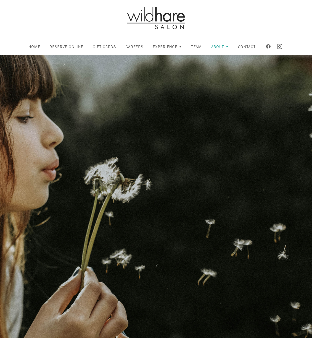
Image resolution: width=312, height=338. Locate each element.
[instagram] (279, 46)
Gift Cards (104, 46)
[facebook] (268, 46)
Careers (135, 46)
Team (196, 46)
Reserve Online (66, 46)
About (220, 46)
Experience (167, 46)
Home (34, 46)
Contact (247, 46)
